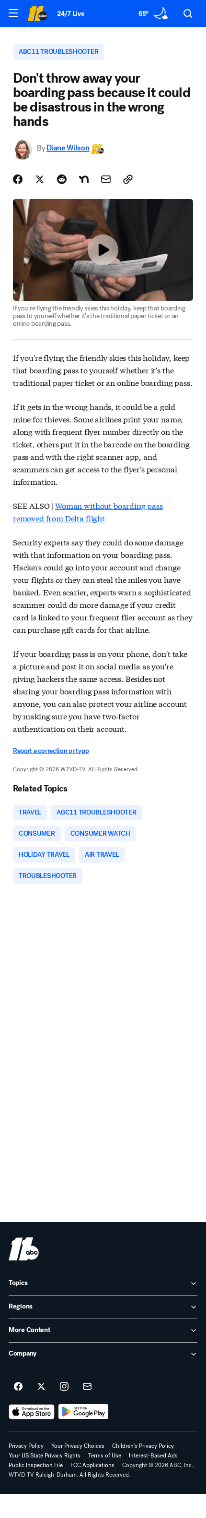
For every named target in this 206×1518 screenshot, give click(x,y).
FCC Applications (92, 1465)
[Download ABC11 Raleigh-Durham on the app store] (32, 1411)
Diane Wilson (67, 148)
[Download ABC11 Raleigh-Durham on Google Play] (83, 1411)
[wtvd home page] (24, 1248)
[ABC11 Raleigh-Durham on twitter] (41, 1386)
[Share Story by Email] (106, 179)
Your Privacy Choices (77, 1446)
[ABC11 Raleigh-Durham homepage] (37, 13)
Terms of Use (104, 1455)
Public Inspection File (36, 1465)
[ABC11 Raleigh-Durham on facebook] (18, 1386)
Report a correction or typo (51, 750)
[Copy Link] (128, 179)
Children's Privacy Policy (143, 1446)
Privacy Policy (26, 1446)
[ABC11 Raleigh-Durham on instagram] (64, 1386)
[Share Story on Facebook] (18, 179)
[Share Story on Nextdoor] (84, 179)
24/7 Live (70, 13)
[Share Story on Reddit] (62, 179)
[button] (13, 13)
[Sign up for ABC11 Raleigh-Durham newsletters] (87, 1386)
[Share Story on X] (40, 179)
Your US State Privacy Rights (44, 1455)
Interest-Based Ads (153, 1455)
